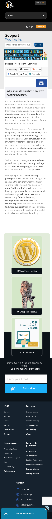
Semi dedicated (32, 425)
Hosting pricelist (32, 473)
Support (9, 63)
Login (31, 26)
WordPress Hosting (27, 271)
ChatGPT (26, 69)
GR (37, 2)
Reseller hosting (32, 421)
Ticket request (9, 471)
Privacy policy (31, 455)
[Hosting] (41, 83)
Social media (9, 429)
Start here (32, 63)
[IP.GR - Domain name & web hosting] (7, 3)
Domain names (32, 412)
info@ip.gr (25, 489)
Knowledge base (10, 449)
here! (37, 169)
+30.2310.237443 (28, 500)
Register (41, 26)
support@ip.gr (26, 494)
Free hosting (31, 429)
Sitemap (7, 425)
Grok (25, 74)
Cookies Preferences (34, 460)
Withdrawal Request (12, 458)
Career (6, 421)
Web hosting (20, 63)
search (38, 44)
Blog (5, 462)
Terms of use (31, 451)
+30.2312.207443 (28, 505)
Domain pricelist (32, 469)
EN (43, 2)
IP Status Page (9, 466)
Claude (38, 69)
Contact (7, 434)
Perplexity (36, 74)
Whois (28, 434)
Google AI (14, 74)
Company (7, 412)
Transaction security (34, 464)
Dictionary (8, 453)
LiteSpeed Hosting (27, 311)
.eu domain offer (27, 352)
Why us (7, 416)
